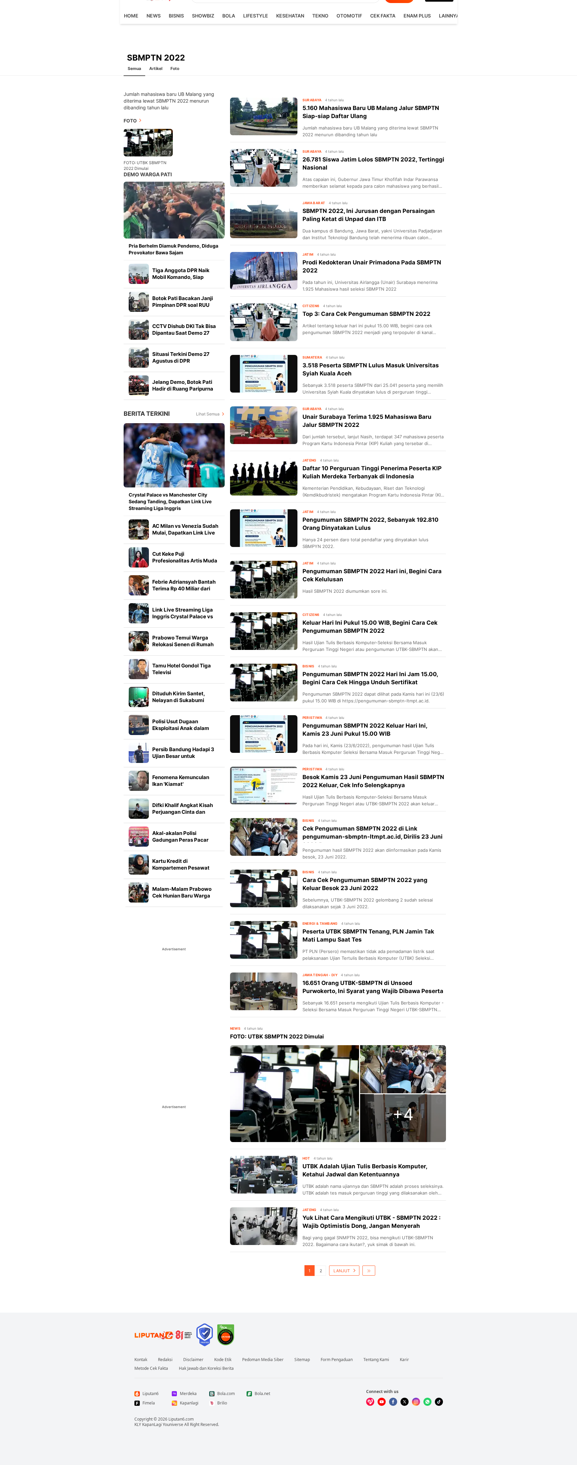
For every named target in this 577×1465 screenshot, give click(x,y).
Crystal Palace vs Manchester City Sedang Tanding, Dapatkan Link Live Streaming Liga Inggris (170, 501)
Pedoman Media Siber (263, 1359)
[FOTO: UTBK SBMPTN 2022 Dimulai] (294, 1093)
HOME (131, 16)
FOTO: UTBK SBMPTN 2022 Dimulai (145, 165)
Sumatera (312, 357)
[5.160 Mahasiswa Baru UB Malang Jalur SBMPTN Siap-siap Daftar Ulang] (263, 116)
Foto (174, 68)
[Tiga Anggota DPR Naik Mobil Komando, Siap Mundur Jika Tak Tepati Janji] (139, 274)
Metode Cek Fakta (151, 1368)
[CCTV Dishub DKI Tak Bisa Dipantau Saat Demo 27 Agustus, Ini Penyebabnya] (139, 330)
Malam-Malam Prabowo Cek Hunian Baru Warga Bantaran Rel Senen (182, 896)
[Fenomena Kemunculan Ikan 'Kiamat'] (139, 781)
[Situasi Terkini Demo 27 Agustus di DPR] (139, 357)
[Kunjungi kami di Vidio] (370, 1402)
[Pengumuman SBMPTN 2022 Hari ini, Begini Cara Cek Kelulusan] (263, 579)
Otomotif (349, 16)
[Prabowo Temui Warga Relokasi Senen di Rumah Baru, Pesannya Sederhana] (139, 641)
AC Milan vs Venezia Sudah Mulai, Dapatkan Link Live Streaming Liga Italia (185, 533)
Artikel (155, 68)
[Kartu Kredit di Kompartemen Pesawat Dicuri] (139, 864)
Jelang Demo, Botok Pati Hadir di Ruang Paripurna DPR (182, 389)
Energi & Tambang (320, 923)
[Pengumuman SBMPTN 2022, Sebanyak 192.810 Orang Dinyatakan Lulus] (263, 528)
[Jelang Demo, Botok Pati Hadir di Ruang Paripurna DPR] (139, 385)
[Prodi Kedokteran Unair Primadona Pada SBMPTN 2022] (263, 271)
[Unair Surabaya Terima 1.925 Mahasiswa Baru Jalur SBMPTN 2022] (263, 425)
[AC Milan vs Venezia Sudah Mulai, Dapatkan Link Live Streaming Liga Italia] (139, 529)
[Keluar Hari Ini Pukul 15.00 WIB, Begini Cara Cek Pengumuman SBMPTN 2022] (263, 631)
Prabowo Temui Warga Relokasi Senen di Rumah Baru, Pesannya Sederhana (185, 644)
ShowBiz (203, 16)
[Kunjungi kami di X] (404, 1402)
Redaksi (165, 1359)
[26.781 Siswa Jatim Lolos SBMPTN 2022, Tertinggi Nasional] (263, 168)
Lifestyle (255, 16)
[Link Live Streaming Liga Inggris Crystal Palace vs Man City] (139, 613)
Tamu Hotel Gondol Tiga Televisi (181, 668)
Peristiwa (312, 718)
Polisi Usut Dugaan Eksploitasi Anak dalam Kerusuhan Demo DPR (180, 728)
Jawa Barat (313, 203)
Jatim (308, 254)
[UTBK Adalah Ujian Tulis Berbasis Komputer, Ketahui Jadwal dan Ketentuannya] (263, 1175)
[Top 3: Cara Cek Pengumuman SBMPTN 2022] (263, 322)
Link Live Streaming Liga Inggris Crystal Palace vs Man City (182, 616)
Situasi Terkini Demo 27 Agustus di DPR (181, 357)
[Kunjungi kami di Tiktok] (439, 1402)
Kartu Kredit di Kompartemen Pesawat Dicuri (181, 868)
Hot (306, 1158)
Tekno (320, 16)
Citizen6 (311, 306)
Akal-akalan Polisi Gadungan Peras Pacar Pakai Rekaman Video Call (184, 840)
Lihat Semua (208, 413)
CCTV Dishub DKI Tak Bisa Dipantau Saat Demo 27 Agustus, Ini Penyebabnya (184, 333)
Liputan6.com (181, 1419)
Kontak (140, 1359)
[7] (148, 142)
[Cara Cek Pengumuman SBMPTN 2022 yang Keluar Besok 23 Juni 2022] (263, 888)
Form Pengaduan (337, 1359)
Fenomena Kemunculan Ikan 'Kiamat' (180, 780)
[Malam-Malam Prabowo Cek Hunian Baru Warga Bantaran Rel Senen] (139, 892)
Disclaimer (193, 1359)
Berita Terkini (147, 413)
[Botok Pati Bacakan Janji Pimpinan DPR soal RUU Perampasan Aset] (139, 302)
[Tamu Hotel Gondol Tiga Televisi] (139, 669)
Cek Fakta (382, 16)
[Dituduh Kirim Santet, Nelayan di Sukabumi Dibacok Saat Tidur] (139, 697)
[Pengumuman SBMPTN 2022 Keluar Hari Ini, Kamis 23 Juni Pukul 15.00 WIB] (263, 734)
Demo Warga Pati (148, 174)
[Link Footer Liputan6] (163, 1335)
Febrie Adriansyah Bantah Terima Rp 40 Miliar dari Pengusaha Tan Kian (184, 588)
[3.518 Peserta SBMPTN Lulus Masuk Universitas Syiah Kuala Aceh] (263, 374)
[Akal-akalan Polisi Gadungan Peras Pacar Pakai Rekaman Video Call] (139, 837)
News (154, 16)
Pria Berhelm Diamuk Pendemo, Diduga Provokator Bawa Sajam (173, 249)
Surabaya (312, 100)
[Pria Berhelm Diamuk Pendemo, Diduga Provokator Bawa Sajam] (174, 210)
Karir (404, 1359)
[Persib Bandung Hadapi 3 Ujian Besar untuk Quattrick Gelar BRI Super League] (139, 753)
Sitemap (302, 1359)
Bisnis (176, 16)
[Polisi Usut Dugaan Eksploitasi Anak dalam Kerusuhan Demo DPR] (139, 725)
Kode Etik (222, 1359)
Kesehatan (290, 16)
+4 (403, 1114)
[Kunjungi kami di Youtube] (382, 1402)
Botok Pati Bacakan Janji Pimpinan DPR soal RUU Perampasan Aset (182, 305)
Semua (134, 68)
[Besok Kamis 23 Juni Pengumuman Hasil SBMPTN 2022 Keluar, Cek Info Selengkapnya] (263, 785)
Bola (228, 16)
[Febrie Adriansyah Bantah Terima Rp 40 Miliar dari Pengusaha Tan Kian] (139, 585)
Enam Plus (417, 16)
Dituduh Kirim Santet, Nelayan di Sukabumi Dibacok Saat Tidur (178, 700)
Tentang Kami (376, 1359)
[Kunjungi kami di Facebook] (393, 1402)
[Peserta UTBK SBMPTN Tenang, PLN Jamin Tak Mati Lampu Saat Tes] (263, 940)
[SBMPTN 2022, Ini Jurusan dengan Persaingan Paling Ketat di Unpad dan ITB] (263, 219)
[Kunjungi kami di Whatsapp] (427, 1402)
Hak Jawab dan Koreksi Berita (206, 1368)
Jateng (309, 460)
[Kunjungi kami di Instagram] (416, 1402)
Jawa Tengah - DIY (320, 975)
